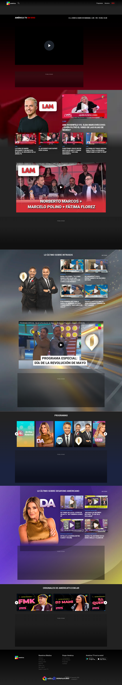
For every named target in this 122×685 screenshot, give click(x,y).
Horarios (107, 3)
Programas (100, 3)
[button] (16, 434)
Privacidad (65, 662)
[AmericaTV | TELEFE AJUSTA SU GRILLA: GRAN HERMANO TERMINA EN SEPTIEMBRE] (96, 291)
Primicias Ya (42, 660)
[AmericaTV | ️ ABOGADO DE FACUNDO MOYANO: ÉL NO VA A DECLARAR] (96, 502)
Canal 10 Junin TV (43, 669)
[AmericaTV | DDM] (102, 422)
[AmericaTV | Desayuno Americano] (44, 422)
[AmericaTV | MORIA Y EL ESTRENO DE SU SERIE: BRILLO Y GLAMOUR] (96, 525)
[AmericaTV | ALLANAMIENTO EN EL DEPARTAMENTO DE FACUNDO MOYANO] (96, 265)
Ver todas (104, 255)
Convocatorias (66, 658)
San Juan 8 (42, 667)
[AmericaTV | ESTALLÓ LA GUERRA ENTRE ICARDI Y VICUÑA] (71, 525)
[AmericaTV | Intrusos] (83, 422)
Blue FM (41, 663)
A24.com (41, 658)
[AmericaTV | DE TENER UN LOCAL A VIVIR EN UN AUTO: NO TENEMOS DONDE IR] (71, 502)
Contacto (64, 663)
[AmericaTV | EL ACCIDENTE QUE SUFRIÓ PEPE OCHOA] (49, 138)
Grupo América (66, 660)
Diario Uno (41, 665)
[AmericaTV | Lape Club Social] (63, 422)
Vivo (113, 3)
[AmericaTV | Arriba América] (25, 422)
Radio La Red (42, 662)
